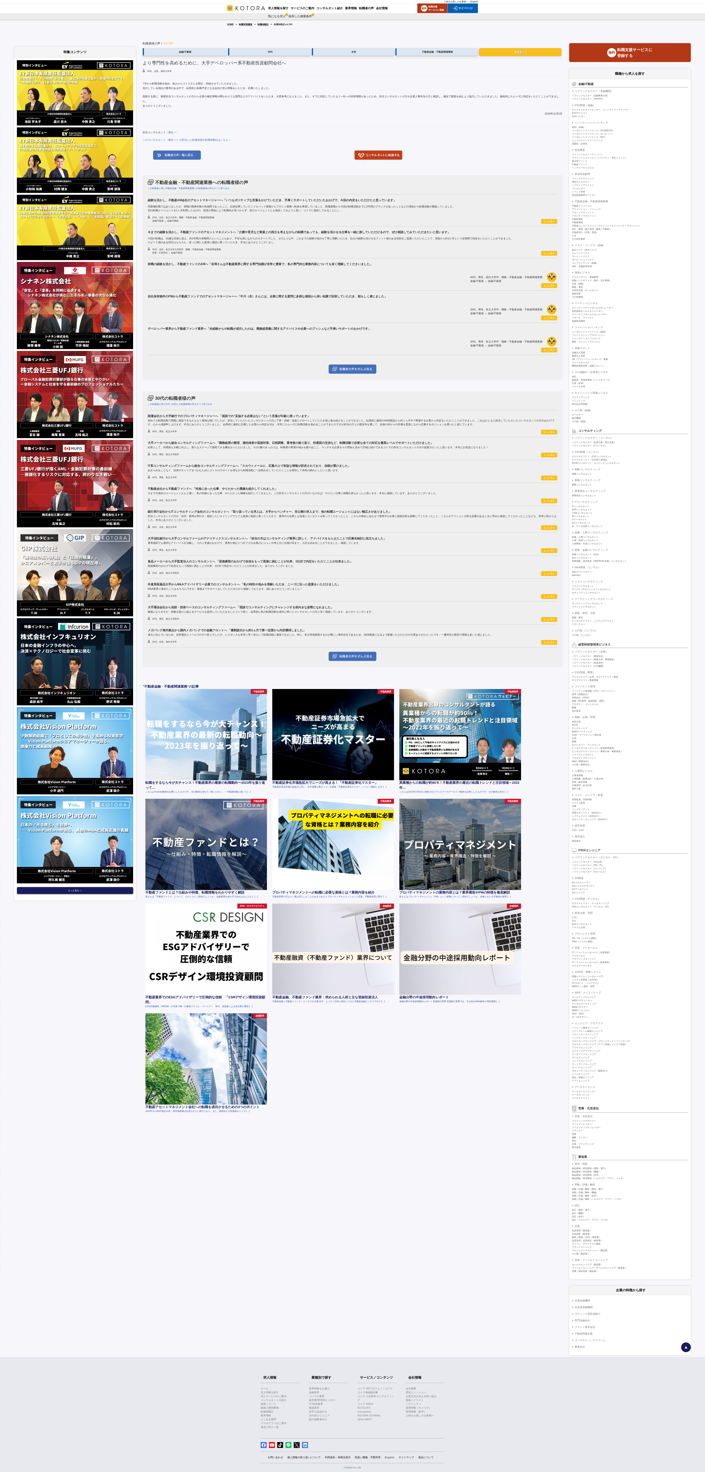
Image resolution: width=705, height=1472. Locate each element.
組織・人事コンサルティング (591, 532)
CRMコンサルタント (582, 513)
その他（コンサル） (586, 630)
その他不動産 (578, 239)
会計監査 (576, 711)
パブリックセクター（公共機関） (588, 666)
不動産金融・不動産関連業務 (437, 51)
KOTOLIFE (363, 1407)
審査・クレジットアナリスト (586, 341)
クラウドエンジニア (582, 1047)
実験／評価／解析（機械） (585, 1192)
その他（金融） (584, 410)
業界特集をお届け (319, 1388)
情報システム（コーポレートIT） (588, 976)
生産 (577, 1226)
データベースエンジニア (584, 1054)
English (474, 1)
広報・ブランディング (583, 1144)
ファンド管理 (578, 192)
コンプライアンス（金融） (585, 263)
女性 (353, 51)
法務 (574, 806)
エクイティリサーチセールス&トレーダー (592, 308)
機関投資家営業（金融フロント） (588, 366)
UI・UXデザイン (580, 1017)
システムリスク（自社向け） (586, 816)
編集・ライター (579, 1137)
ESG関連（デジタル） (588, 898)
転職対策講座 (245, 24)
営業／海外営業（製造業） (585, 1271)
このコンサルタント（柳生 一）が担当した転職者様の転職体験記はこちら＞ (187, 139)
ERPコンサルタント (582, 509)
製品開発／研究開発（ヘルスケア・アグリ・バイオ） (598, 1178)
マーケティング (579, 728)
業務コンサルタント (582, 484)
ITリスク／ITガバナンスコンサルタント (591, 589)
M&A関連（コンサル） (588, 567)
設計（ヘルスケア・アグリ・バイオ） (590, 1220)
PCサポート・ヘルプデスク (585, 983)
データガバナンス (581, 1095)
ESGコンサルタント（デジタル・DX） (591, 906)
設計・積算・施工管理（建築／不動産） (592, 229)
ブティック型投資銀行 (587, 1313)
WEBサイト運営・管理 (583, 986)
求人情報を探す (270, 1392)
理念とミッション (416, 1392)
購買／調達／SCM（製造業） (586, 1237)
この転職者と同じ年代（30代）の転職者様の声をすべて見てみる (180, 404)
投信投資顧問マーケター (584, 195)
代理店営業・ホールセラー (585, 290)
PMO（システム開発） (583, 941)
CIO (574, 921)
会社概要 (411, 1388)
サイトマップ (406, 1457)
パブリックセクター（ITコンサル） (589, 445)
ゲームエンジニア (581, 1074)
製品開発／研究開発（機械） (586, 1171)
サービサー (577, 415)
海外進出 (580, 836)
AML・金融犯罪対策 (582, 266)
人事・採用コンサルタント (585, 540)
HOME (230, 24)
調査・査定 (577, 287)
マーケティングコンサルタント (587, 603)
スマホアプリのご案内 (273, 1423)
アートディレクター (582, 1124)
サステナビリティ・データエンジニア (590, 903)
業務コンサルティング (587, 480)
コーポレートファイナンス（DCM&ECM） (593, 130)
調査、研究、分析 (585, 613)
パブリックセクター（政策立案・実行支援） (594, 442)
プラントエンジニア (582, 1247)
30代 (270, 51)
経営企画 (576, 721)
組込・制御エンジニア (583, 1077)
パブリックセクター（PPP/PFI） (588, 99)
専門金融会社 (582, 1320)
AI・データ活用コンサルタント (587, 526)
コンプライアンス (581, 809)
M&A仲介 (576, 575)
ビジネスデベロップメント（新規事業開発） (594, 748)
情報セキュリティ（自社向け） (587, 812)
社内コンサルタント (582, 924)
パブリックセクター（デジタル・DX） (597, 857)
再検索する (520, 51)
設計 (577, 1205)
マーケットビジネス (586, 303)
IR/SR (575, 725)
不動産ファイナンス (582, 206)
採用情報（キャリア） (418, 1407)
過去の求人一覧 (270, 1427)
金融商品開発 (578, 321)
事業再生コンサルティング (590, 491)
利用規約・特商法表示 (338, 1457)
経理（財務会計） (581, 694)
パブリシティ (413, 1403)
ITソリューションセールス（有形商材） (591, 952)
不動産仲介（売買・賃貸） (585, 232)
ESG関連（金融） (585, 105)
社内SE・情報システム (588, 971)
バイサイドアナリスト (583, 185)
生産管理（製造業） (582, 1230)
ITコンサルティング (586, 501)
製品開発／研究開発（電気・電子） (589, 1168)
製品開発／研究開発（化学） (586, 1175)
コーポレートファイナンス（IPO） (589, 137)
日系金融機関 (582, 1300)
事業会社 (580, 1346)
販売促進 (576, 1147)
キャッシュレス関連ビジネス (591, 392)
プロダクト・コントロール (585, 704)
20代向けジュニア (319, 1415)
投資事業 (580, 149)
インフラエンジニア (582, 1061)
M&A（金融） (578, 127)
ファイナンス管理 (585, 686)
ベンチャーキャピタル (583, 167)
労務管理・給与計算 (582, 785)
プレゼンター (578, 188)
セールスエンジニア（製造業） (587, 1264)
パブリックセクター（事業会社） (588, 656)
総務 (574, 741)
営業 (574, 1134)
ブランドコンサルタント (584, 607)
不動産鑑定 (577, 219)
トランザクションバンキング (586, 338)
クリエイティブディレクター (586, 1127)
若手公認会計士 (318, 1411)
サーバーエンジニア (582, 1067)
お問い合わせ (275, 1457)
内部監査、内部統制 (582, 799)
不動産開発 (577, 222)
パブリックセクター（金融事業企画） (590, 95)
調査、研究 (577, 617)
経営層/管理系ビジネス (322, 1400)
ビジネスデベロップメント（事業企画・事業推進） (597, 751)
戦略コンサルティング (587, 469)
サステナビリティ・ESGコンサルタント (592, 456)
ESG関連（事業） (585, 672)
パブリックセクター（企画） (591, 651)
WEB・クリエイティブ (588, 992)
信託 (574, 376)
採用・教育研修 (579, 782)
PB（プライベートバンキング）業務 (590, 359)
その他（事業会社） (582, 764)
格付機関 (576, 418)
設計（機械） (578, 1213)
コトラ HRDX (365, 1403)
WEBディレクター (581, 1010)
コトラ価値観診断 (367, 1392)
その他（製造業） (581, 1253)
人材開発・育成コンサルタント (587, 543)
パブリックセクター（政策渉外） (588, 662)
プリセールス (578, 955)
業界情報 (266, 1415)
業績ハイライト (415, 1400)
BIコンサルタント (580, 516)
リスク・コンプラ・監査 (589, 794)
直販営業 (576, 293)
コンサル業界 (316, 1396)
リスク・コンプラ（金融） (590, 245)
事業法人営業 (578, 356)
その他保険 (577, 297)
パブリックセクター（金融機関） (594, 91)
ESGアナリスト (580, 113)
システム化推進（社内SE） (585, 979)
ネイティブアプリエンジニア (586, 1051)
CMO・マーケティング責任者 (586, 735)
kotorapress (364, 1411)
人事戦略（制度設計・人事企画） (588, 778)
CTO (574, 917)
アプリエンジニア (581, 1080)
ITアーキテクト (579, 519)
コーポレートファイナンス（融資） (589, 332)
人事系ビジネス (584, 770)
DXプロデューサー (581, 882)
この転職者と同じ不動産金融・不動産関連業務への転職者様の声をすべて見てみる (188, 188)
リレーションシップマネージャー (588, 335)
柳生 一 (172, 132)
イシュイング (578, 400)
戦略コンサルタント (582, 474)
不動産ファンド (579, 164)
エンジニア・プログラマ (589, 1023)
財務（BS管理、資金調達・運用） (589, 701)
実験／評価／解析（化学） (585, 1195)
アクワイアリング (581, 397)
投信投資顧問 (582, 174)
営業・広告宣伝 (584, 1116)
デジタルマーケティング (584, 1004)
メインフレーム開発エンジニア (587, 1031)
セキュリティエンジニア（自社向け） (590, 819)
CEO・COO (578, 830)
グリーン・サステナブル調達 (586, 1244)
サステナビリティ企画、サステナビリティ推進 (595, 677)
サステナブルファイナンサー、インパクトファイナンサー (600, 109)
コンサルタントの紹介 (273, 1400)
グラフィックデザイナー (584, 1121)
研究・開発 (581, 1163)
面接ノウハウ (268, 1403)
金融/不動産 (185, 51)
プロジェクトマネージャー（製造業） (590, 1250)
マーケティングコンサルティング (594, 598)
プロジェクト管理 (585, 933)
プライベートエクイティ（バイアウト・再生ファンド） (599, 158)
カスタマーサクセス (582, 965)
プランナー (577, 1131)
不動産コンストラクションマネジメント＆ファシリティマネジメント (606, 225)
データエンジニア (581, 1057)
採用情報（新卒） (416, 1411)
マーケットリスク (581, 256)
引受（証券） (578, 383)
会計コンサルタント (582, 557)
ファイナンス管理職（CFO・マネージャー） (594, 691)
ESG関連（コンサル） (588, 451)
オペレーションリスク (583, 259)
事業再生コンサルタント (584, 495)
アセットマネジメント (583, 212)
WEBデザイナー (580, 1007)
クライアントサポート (583, 754)
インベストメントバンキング (591, 122)
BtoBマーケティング (582, 731)
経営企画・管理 (584, 912)
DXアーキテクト (580, 889)
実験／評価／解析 (585, 1184)
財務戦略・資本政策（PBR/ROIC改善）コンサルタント (599, 561)
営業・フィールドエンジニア (591, 1260)
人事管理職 (577, 775)
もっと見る (549, 221)
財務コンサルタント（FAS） (586, 554)
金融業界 (314, 1392)
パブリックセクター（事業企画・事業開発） (594, 659)
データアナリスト (581, 1098)
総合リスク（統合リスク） (585, 250)
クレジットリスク (581, 253)
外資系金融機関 (584, 1307)
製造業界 (314, 1407)
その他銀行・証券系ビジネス (591, 372)
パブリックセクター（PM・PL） (588, 865)
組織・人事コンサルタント (585, 537)
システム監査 (578, 803)
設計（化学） (578, 1216)
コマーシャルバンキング (589, 327)
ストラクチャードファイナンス (587, 140)
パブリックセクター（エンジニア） (589, 868)
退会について (426, 1457)
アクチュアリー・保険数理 (585, 277)
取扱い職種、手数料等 (368, 1457)
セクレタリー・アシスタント (586, 745)
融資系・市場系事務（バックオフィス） (592, 380)
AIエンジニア (578, 892)
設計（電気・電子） (582, 1210)
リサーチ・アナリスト (583, 317)
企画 (574, 738)
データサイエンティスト (584, 1091)
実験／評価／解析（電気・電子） (588, 1189)
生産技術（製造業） (582, 1234)
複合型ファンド (579, 161)
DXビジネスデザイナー (583, 886)
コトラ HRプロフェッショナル (375, 1388)
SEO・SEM (577, 1013)
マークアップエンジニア (584, 997)
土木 (574, 235)
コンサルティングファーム (590, 1340)
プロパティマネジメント (584, 216)
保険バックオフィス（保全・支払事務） (592, 280)
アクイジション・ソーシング (586, 209)
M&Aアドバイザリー (582, 572)
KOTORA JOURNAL (369, 1415)
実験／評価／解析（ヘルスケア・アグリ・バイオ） (597, 1199)
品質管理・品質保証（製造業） (587, 1240)
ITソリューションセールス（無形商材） (591, 962)
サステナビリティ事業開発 (585, 680)
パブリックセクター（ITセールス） (589, 872)
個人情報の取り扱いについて (304, 1457)
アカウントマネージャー (584, 959)
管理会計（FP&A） (581, 697)
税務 (574, 707)
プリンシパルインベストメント (587, 154)
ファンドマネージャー (583, 178)
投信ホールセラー (581, 182)
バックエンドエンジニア (584, 1037)
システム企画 (578, 927)
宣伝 (574, 1140)
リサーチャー (578, 624)
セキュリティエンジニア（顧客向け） (590, 1070)
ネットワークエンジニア (584, 1064)
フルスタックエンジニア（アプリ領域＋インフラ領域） (599, 1044)
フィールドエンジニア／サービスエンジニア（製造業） (599, 1268)
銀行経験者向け (318, 1419)
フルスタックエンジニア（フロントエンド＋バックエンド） (601, 1041)
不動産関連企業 (584, 1333)
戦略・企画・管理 (585, 717)
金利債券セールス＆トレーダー (587, 311)
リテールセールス (581, 362)
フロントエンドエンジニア (585, 1034)
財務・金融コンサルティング (591, 549)
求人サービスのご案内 (273, 1396)
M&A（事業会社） (581, 761)
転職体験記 (263, 24)
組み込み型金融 (579, 404)
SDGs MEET (364, 1419)
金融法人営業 (578, 352)
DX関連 (579, 878)
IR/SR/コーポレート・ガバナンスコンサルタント (596, 463)
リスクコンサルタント (583, 586)
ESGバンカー (578, 116)
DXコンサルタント (581, 523)
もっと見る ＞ (75, 890)
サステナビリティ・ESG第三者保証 (589, 459)
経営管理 (580, 825)
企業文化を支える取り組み (421, 1396)
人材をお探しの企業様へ (456, 1)
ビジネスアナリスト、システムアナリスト (593, 621)
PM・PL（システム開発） (585, 938)
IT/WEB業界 (316, 1403)
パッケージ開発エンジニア (585, 1028)
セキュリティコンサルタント (586, 592)
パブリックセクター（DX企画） (588, 862)
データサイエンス (585, 1086)
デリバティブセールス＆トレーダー (589, 314)
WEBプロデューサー (582, 1000)
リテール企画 (578, 386)
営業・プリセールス (586, 947)
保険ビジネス (582, 272)
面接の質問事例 (270, 1407)
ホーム (264, 1388)
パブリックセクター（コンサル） (594, 437)
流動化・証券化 (579, 143)
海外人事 (576, 788)
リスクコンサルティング (589, 581)
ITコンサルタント (580, 506)
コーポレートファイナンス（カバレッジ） (593, 134)
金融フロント (582, 348)
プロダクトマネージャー (584, 758)
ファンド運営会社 (585, 1327)
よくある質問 (268, 1419)
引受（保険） (578, 283)
